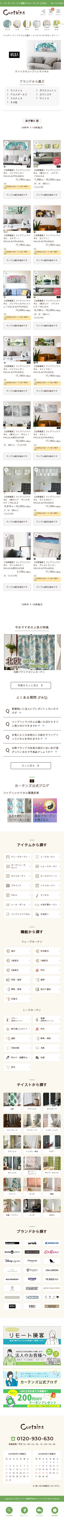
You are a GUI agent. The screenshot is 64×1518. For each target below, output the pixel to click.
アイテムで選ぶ (23, 35)
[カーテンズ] (14, 12)
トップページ (9, 35)
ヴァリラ (44, 98)
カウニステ (45, 94)
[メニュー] (58, 12)
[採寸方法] (39, 1511)
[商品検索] (9, 1511)
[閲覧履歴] (55, 1511)
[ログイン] (43, 12)
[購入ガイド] (24, 1511)
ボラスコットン (47, 90)
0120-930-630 (35, 1439)
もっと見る (28, 765)
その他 (14, 102)
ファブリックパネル (41, 35)
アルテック (16, 98)
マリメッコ (16, 90)
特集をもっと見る (28, 685)
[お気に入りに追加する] (6, 143)
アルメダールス (18, 94)
